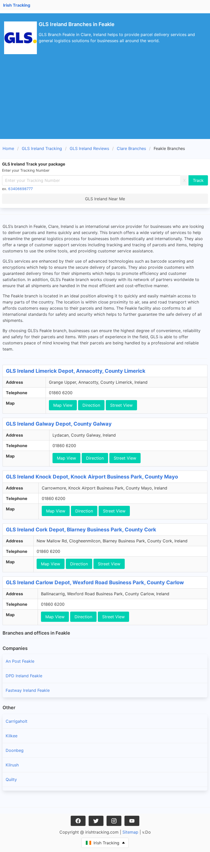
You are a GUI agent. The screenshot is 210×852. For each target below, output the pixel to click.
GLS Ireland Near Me (105, 198)
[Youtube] (131, 821)
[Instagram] (114, 821)
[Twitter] (96, 821)
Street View (121, 405)
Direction (91, 405)
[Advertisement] (105, 100)
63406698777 (20, 188)
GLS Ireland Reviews (89, 148)
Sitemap (130, 832)
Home (8, 148)
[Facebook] (78, 821)
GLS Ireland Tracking (42, 148)
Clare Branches (131, 148)
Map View (62, 405)
